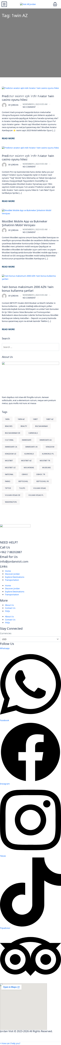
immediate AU (46, 440)
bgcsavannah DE (12, 433)
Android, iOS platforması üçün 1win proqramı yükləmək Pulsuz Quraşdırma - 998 (29, 95)
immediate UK (31, 447)
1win (7, 419)
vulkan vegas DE (12, 495)
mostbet (9, 460)
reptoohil (23, 481)
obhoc (25, 474)
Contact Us (10, 608)
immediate (26, 440)
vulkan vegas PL (35, 495)
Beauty (24, 426)
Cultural (9, 440)
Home (8, 571)
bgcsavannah (41, 426)
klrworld (29, 454)
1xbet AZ (49, 419)
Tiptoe (8, 488)
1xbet (35, 419)
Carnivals (33, 433)
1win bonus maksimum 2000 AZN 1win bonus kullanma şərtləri (27, 288)
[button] (10, 1043)
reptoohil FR (42, 481)
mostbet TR (45, 460)
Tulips (22, 488)
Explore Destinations (14, 577)
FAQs (7, 611)
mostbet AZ (26, 460)
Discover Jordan (12, 573)
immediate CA (11, 447)
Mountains (29, 467)
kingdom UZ (10, 454)
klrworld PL (48, 454)
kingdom (50, 447)
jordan (13, 105)
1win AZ (21, 419)
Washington (11, 502)
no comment (29, 107)
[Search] (55, 347)
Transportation (12, 580)
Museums (46, 467)
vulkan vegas (39, 488)
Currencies (5, 633)
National (9, 474)
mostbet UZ (10, 467)
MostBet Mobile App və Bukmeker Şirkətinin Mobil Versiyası (24, 223)
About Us (9, 605)
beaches (8, 426)
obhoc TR (40, 474)
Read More (8, 138)
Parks (7, 481)
